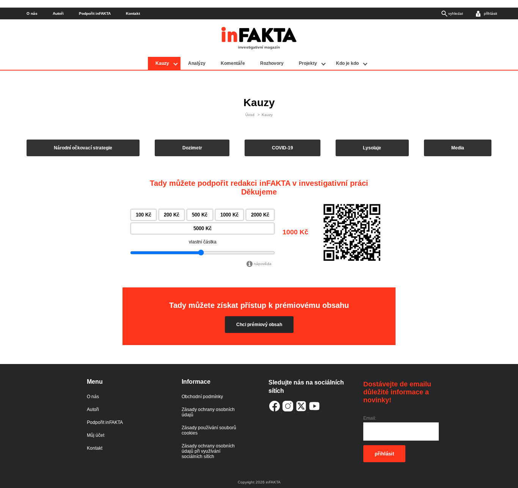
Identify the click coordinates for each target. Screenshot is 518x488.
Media (457, 148)
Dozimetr (192, 148)
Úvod (249, 115)
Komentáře (233, 63)
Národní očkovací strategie (83, 148)
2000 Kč (260, 215)
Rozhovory (272, 63)
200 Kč (171, 215)
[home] (259, 40)
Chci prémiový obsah (259, 324)
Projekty (308, 63)
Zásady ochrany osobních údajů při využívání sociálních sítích (208, 451)
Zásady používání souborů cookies (209, 430)
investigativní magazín (259, 47)
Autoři (58, 13)
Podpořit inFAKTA (95, 13)
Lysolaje (372, 148)
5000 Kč (202, 228)
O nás (32, 13)
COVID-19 (282, 148)
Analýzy (197, 63)
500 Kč (199, 215)
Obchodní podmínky (202, 396)
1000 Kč (229, 215)
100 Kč (143, 215)
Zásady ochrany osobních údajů (208, 412)
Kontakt (133, 13)
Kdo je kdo (347, 63)
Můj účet (95, 435)
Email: (369, 418)
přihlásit (384, 454)
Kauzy (162, 63)
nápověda (263, 264)
